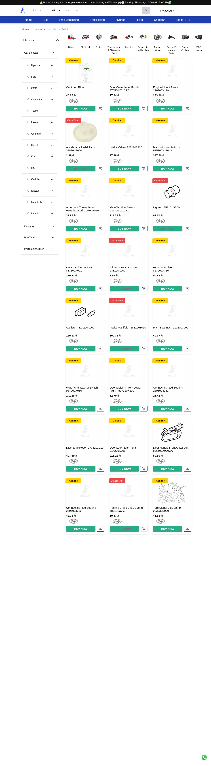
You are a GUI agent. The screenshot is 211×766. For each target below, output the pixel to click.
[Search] (146, 10)
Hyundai (35, 65)
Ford (33, 76)
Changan (36, 133)
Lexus (34, 122)
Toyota (34, 110)
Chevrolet (36, 99)
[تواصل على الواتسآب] (204, 759)
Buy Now (80, 108)
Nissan (35, 190)
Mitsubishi (36, 202)
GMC (34, 88)
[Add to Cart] (100, 108)
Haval (34, 145)
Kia (33, 156)
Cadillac (35, 179)
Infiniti (34, 213)
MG (33, 167)
